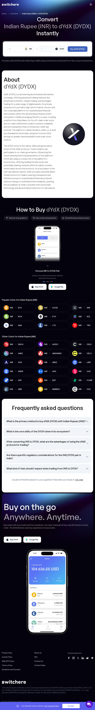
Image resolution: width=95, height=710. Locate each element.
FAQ (35, 657)
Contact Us (38, 661)
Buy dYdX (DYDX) (77, 49)
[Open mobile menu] (91, 4)
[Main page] (10, 4)
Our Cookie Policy (51, 706)
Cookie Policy (7, 657)
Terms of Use (7, 665)
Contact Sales (39, 665)
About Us (37, 653)
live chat (79, 479)
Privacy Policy (7, 653)
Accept (71, 706)
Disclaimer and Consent (11, 669)
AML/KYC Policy (8, 661)
